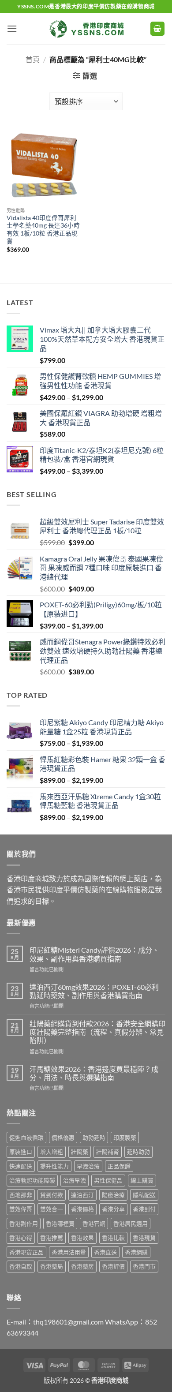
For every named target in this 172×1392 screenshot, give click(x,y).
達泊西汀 (82, 1194)
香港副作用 (23, 1223)
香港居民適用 (130, 1223)
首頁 (33, 59)
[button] (12, 28)
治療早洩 (74, 1180)
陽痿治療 (113, 1194)
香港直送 (105, 1252)
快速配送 (20, 1166)
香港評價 (113, 1266)
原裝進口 (20, 1151)
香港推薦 (51, 1237)
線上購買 (142, 1180)
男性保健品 (108, 1180)
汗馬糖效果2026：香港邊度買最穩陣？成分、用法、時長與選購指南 (94, 1073)
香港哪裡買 (60, 1223)
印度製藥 (124, 1137)
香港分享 (113, 1208)
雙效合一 (51, 1208)
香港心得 (20, 1237)
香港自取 (20, 1266)
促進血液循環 (26, 1137)
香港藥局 (51, 1266)
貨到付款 (51, 1194)
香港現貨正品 (26, 1252)
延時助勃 (138, 1151)
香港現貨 (144, 1237)
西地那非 (20, 1194)
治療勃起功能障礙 (32, 1180)
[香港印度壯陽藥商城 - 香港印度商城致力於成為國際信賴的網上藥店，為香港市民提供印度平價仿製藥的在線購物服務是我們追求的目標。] (86, 28)
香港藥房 (82, 1266)
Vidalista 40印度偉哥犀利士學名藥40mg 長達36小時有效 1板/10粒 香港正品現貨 (43, 229)
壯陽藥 (79, 1151)
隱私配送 (144, 1194)
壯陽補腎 (107, 1151)
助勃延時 (93, 1137)
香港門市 (144, 1266)
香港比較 (113, 1237)
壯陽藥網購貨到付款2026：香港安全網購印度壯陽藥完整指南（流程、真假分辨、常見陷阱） (97, 1031)
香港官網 (93, 1223)
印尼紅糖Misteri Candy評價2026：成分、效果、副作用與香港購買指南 (94, 954)
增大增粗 (51, 1151)
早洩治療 (88, 1166)
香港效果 (82, 1237)
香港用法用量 (69, 1252)
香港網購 (136, 1252)
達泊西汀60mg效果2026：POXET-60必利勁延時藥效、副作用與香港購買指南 (94, 991)
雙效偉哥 (20, 1208)
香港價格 (82, 1208)
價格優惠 (63, 1137)
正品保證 (119, 1166)
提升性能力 (54, 1166)
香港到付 (144, 1208)
